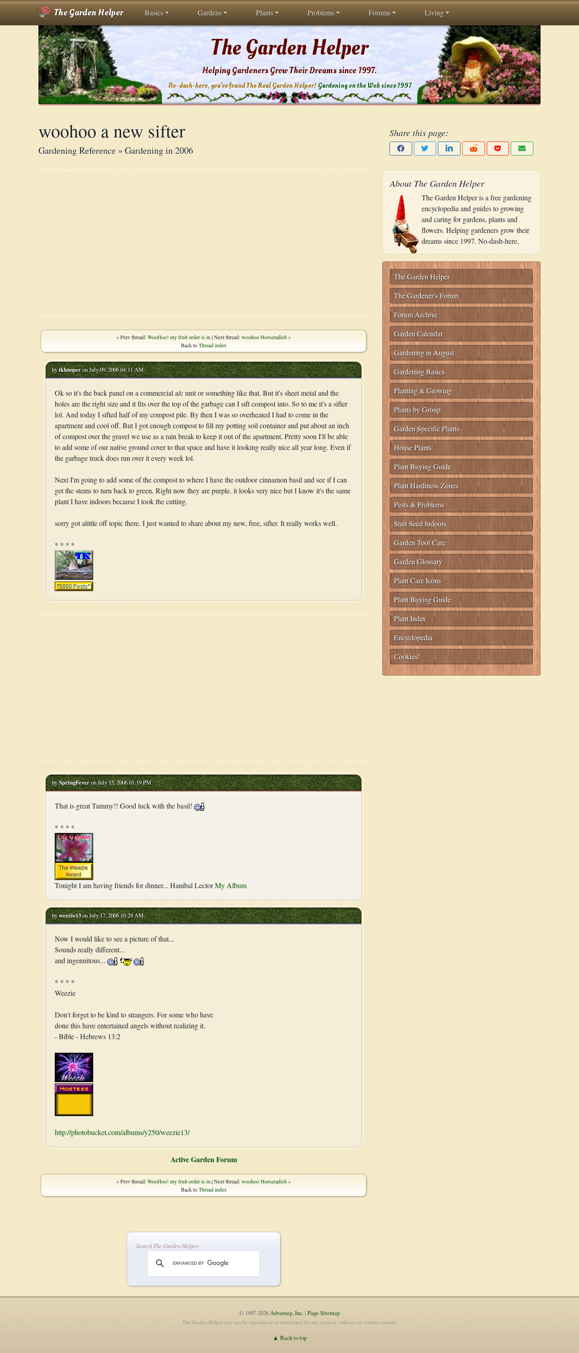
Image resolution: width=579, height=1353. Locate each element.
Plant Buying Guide (422, 466)
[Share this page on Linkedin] (449, 149)
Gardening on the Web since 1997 (364, 85)
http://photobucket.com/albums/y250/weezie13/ (122, 1132)
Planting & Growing (423, 390)
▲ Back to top (290, 1338)
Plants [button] (264, 12)
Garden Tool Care (420, 542)
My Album (231, 885)
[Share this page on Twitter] (425, 149)
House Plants (413, 447)
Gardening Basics (419, 371)
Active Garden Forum (204, 1159)
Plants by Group (417, 409)
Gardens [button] (210, 12)
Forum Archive (415, 314)
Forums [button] (379, 12)
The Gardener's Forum (426, 295)
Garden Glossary (418, 561)
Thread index (213, 345)
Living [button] (434, 12)
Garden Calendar (418, 333)
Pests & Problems (419, 504)
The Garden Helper (87, 12)
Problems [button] (321, 12)
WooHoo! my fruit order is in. (179, 337)
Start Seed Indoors (420, 523)
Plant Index (410, 618)
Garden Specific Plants (426, 428)
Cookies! (407, 656)
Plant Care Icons (417, 580)
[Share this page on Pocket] (498, 149)
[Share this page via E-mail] (522, 149)
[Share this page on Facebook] (400, 149)
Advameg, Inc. (287, 1313)
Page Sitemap (324, 1313)
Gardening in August (424, 352)
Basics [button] (154, 12)
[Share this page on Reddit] (473, 149)
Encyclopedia (413, 637)
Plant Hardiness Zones (426, 485)
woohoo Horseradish (264, 337)
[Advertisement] (203, 243)
